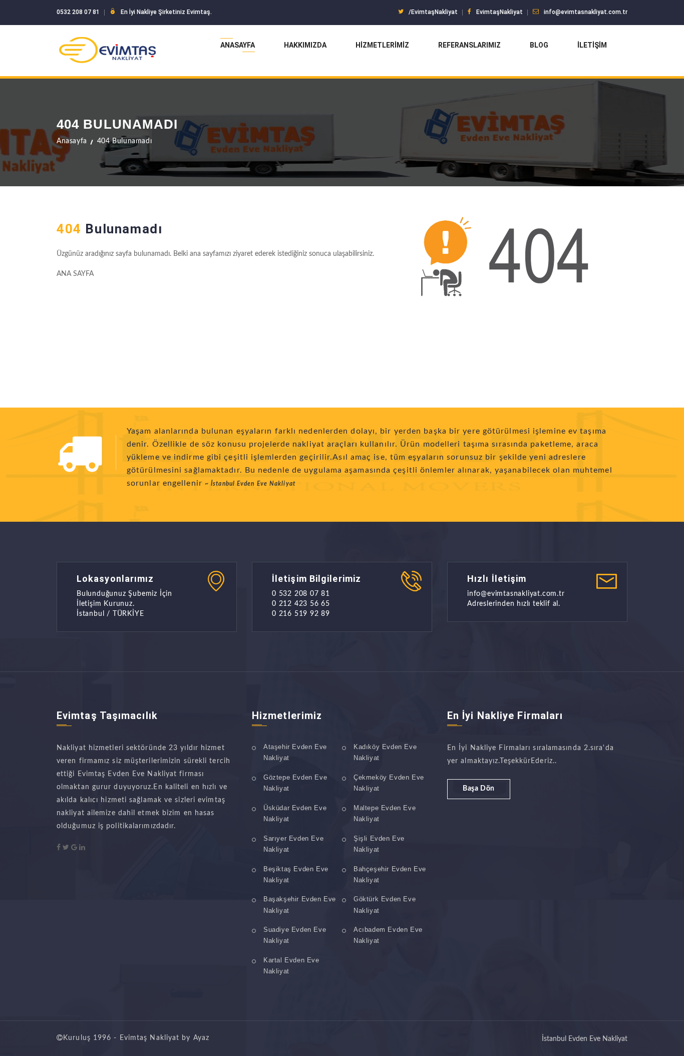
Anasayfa (237, 45)
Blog (539, 45)
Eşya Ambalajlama (503, 261)
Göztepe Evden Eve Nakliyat (295, 783)
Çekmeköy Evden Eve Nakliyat (389, 783)
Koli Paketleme (376, 138)
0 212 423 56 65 (301, 603)
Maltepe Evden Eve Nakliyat (385, 813)
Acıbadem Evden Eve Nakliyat (388, 935)
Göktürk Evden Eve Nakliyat (385, 904)
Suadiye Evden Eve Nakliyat (294, 935)
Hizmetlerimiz (382, 45)
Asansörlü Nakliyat (382, 206)
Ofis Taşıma (371, 183)
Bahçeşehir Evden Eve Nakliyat (390, 874)
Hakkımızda (305, 45)
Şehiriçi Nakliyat (378, 161)
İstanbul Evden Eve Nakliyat (584, 1038)
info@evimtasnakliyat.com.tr (585, 12)
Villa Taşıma (493, 193)
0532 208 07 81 (78, 12)
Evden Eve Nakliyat (383, 93)
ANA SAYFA (75, 273)
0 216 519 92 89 (301, 613)
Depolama (369, 116)
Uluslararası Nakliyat (385, 228)
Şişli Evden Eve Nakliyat (379, 844)
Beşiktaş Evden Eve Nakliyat (295, 874)
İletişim (592, 45)
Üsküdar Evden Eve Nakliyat (294, 813)
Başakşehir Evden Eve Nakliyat (299, 904)
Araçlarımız (493, 238)
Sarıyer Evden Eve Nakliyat (293, 844)
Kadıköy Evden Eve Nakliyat (385, 752)
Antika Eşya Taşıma (505, 216)
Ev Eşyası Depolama (507, 126)
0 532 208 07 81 (301, 593)
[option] (377, 459)
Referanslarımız (469, 45)
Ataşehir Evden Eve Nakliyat (295, 752)
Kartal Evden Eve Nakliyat (291, 965)
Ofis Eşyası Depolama (509, 148)
